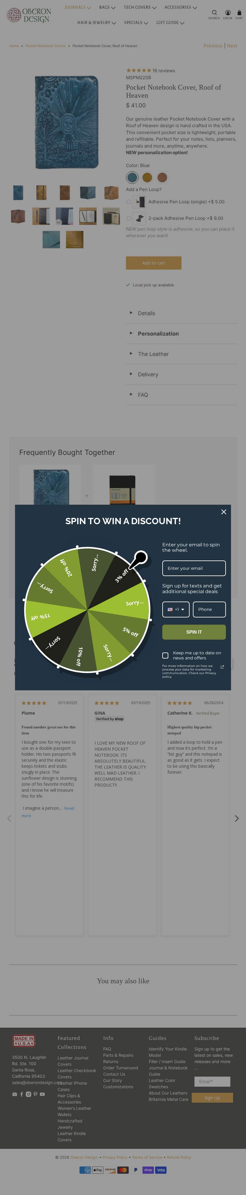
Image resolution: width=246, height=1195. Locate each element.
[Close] (224, 512)
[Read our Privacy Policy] (222, 667)
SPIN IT (194, 632)
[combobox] (176, 609)
